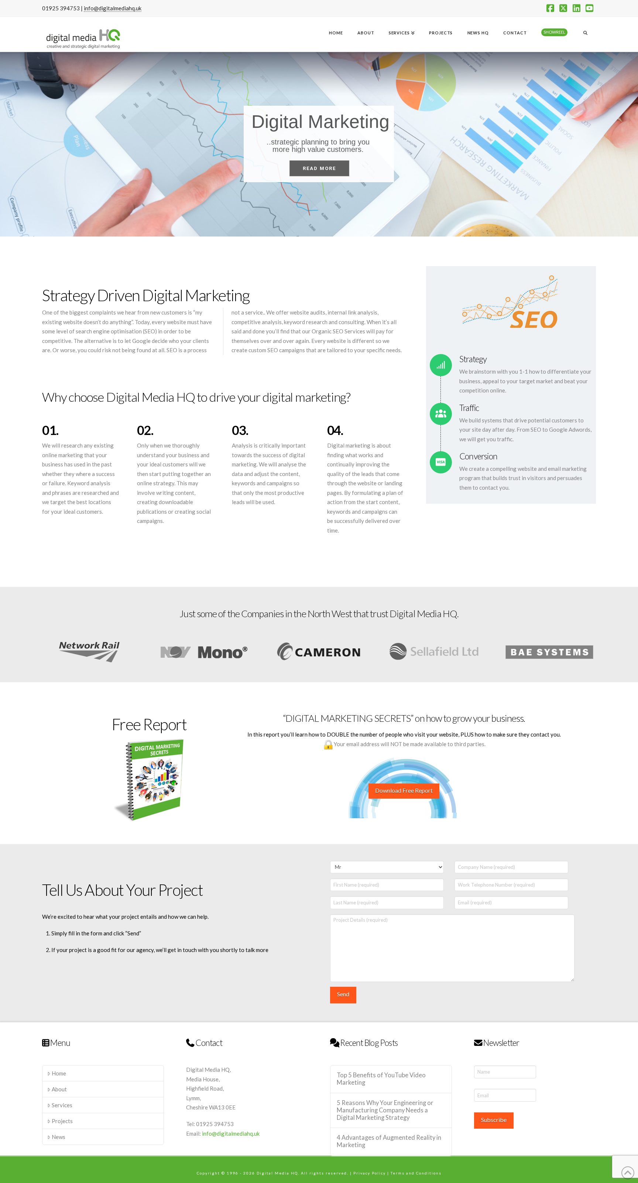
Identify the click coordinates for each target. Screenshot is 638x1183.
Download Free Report (404, 790)
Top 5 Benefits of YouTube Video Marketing (381, 1079)
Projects (62, 1121)
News (58, 1136)
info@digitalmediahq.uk (112, 8)
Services (62, 1105)
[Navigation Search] (585, 33)
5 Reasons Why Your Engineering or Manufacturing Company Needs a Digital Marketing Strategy (385, 1110)
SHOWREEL (554, 32)
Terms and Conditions (416, 1173)
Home (59, 1073)
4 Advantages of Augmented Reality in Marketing (389, 1141)
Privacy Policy (369, 1173)
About (59, 1089)
